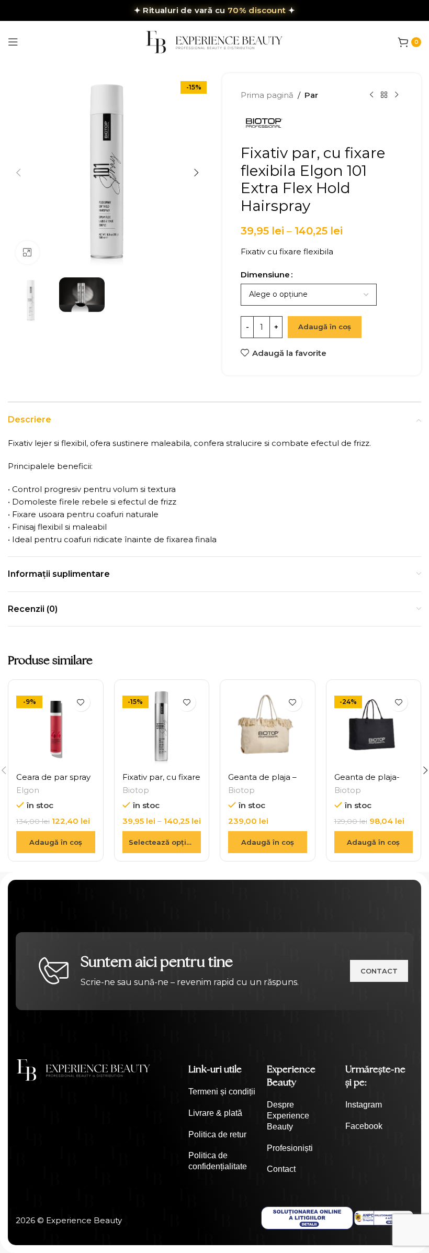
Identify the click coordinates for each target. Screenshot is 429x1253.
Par (311, 95)
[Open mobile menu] (13, 41)
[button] (18, 172)
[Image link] (84, 1069)
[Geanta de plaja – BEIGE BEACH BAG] (267, 727)
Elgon (27, 790)
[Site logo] (214, 41)
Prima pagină (267, 95)
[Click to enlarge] (27, 252)
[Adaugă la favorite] (81, 702)
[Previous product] (371, 95)
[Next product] (396, 95)
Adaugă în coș (324, 326)
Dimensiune (265, 274)
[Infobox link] (222, 1092)
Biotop (135, 790)
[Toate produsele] (384, 95)
